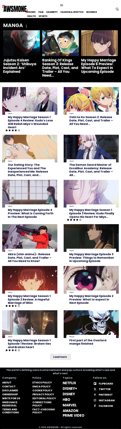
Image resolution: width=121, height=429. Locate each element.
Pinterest (106, 394)
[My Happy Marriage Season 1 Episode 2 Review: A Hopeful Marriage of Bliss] (29, 280)
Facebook (106, 405)
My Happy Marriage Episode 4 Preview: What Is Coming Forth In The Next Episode (30, 213)
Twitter (105, 389)
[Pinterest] (95, 395)
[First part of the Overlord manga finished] (91, 324)
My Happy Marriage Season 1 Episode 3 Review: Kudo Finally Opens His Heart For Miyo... (91, 213)
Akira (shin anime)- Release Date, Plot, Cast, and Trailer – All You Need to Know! (29, 257)
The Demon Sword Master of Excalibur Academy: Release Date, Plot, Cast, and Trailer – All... (91, 170)
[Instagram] (95, 400)
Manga (71, 336)
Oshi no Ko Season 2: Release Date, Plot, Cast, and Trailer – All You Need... (91, 120)
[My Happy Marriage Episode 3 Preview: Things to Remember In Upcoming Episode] (91, 238)
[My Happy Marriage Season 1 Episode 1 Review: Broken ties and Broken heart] (29, 324)
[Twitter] (95, 389)
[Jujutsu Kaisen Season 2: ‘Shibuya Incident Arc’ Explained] (21, 43)
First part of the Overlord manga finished (87, 342)
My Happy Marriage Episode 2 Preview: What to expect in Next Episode (91, 299)
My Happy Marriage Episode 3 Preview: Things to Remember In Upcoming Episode (91, 257)
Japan (10, 113)
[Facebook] (95, 406)
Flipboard (106, 383)
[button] (117, 9)
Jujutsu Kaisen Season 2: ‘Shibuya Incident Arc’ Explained (19, 66)
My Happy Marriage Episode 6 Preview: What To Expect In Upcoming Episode (98, 66)
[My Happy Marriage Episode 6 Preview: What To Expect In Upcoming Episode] (99, 43)
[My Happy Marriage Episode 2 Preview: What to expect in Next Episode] (91, 280)
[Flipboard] (95, 384)
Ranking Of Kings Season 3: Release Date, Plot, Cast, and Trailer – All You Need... (60, 68)
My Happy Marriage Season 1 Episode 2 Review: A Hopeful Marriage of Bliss (29, 299)
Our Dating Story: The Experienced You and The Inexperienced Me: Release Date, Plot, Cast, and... (28, 170)
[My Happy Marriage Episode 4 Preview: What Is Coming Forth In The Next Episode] (29, 194)
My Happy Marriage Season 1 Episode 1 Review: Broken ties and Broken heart (29, 343)
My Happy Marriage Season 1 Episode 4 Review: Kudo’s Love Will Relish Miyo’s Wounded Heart (30, 122)
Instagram (107, 400)
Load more (60, 357)
